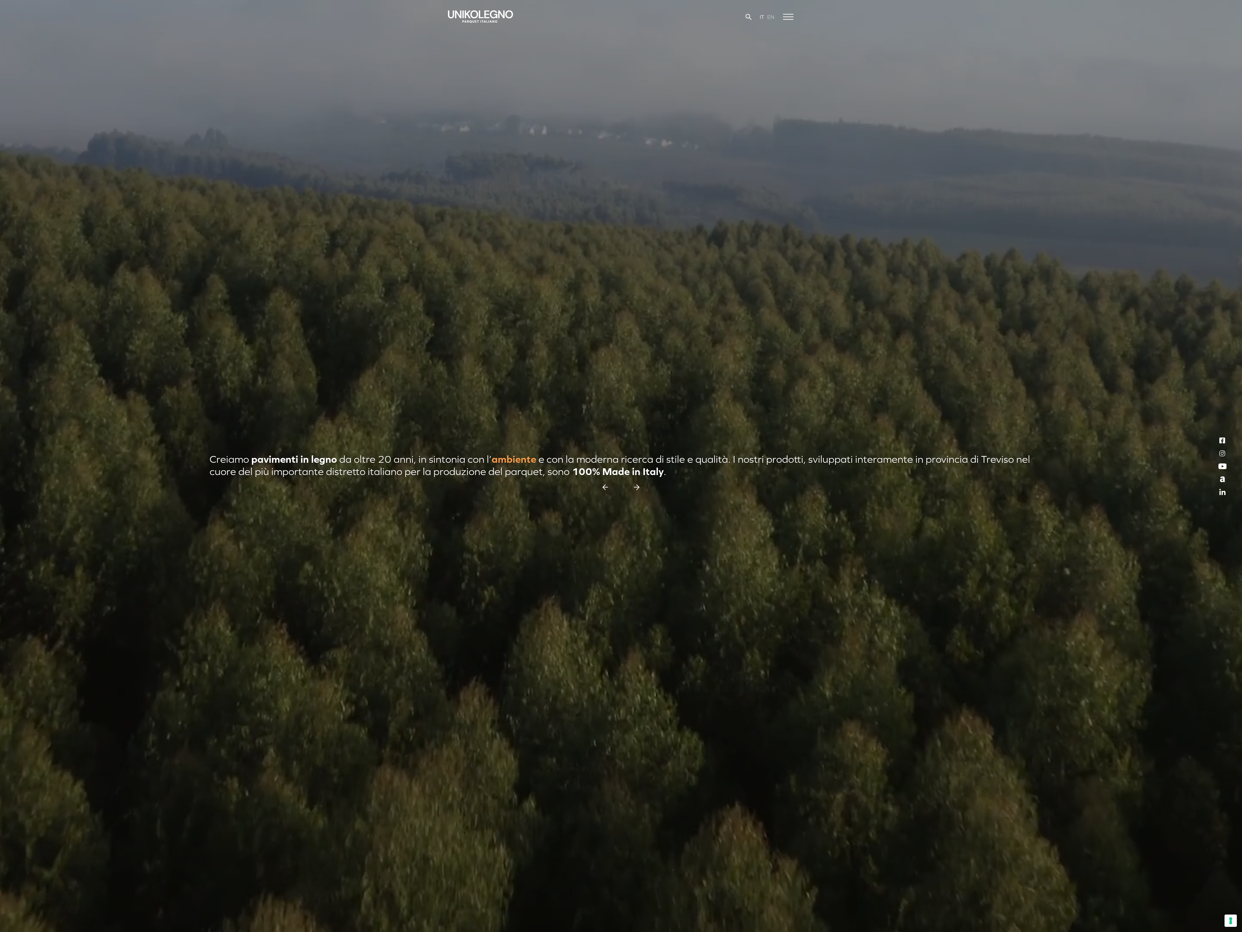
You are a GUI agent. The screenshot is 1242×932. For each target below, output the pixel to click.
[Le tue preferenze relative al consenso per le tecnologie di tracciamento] (1231, 921)
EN (770, 17)
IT (762, 17)
